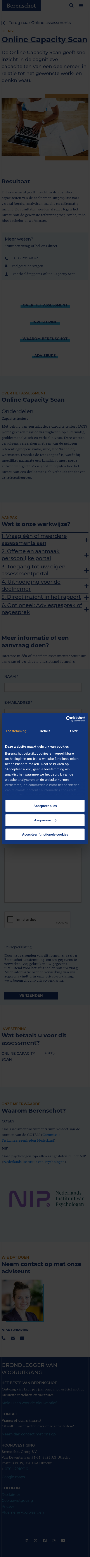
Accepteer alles (45, 806)
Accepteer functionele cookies (45, 834)
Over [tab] (74, 731)
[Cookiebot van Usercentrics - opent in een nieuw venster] (66, 719)
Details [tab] (45, 731)
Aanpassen (42, 820)
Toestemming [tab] (16, 731)
